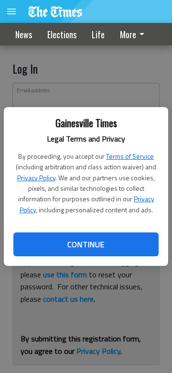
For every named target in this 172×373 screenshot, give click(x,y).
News (23, 34)
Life (98, 34)
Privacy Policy (36, 178)
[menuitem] (134, 34)
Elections (61, 34)
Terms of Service (130, 156)
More (128, 34)
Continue (85, 244)
